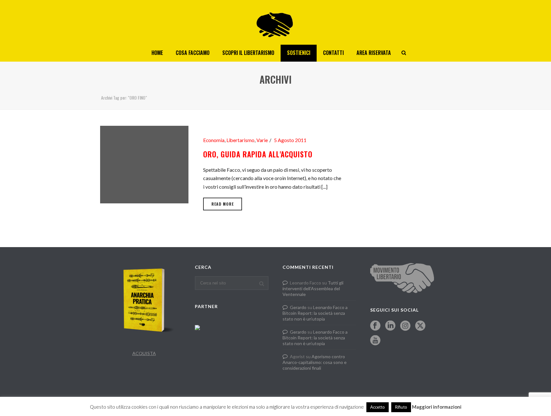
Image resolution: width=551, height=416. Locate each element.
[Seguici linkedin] (390, 326)
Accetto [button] (377, 407)
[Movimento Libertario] (275, 22)
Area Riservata (373, 53)
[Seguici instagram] (405, 326)
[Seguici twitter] (420, 326)
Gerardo (298, 307)
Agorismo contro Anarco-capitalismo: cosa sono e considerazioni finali (315, 362)
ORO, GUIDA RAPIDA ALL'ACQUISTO (257, 154)
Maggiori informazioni (436, 407)
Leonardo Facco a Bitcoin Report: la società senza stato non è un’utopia (315, 313)
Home (157, 53)
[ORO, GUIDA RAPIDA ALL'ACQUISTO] (144, 164)
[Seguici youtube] (375, 340)
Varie (262, 140)
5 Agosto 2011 (290, 140)
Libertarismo (240, 140)
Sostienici (298, 53)
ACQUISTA (144, 353)
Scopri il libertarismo (248, 53)
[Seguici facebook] (375, 326)
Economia (213, 140)
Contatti (333, 53)
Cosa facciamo (192, 53)
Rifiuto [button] (401, 407)
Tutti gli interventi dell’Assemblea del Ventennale (313, 288)
